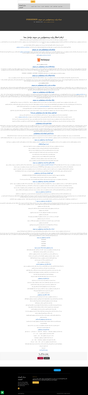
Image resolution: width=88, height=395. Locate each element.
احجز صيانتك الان (57, 370)
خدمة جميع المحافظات (43, 144)
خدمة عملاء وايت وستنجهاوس (80, 94)
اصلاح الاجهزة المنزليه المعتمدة (44, 106)
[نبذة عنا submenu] (40, 6)
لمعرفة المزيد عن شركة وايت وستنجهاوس (22, 47)
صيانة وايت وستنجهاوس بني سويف (49, 21)
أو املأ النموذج (47, 358)
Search (33, 1)
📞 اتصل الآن (40, 358)
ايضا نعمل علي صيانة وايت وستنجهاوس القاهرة (43, 55)
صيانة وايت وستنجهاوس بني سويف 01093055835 (44, 19)
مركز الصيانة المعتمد (21, 393)
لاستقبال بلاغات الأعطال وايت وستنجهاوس (47, 164)
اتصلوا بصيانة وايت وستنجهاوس (24, 51)
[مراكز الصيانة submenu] (49, 6)
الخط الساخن (35, 382)
